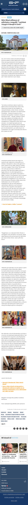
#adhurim (3, 412)
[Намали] (26, 56)
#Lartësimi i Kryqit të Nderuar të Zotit (15, 414)
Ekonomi (4, 474)
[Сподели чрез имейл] (26, 428)
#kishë (21, 412)
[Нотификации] (24, 4)
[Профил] (26, 4)
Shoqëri (3, 470)
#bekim (10, 412)
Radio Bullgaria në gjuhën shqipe (13, 27)
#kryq (2, 414)
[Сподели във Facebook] (14, 428)
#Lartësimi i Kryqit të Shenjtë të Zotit (10, 416)
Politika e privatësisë (9, 497)
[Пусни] (25, 9)
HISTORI (3, 17)
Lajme (3, 467)
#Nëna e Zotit (10, 419)
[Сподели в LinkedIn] (20, 428)
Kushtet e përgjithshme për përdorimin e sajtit (14, 494)
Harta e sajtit (14, 500)
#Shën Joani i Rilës (20, 419)
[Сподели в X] (17, 428)
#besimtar (15, 412)
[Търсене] (23, 13)
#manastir (23, 416)
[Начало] (14, 3)
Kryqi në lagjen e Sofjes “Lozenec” (12, 204)
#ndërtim (3, 419)
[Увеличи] (23, 56)
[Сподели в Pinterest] (23, 428)
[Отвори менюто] (1, 3)
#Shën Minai (4, 421)
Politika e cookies (19, 497)
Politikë (3, 472)
